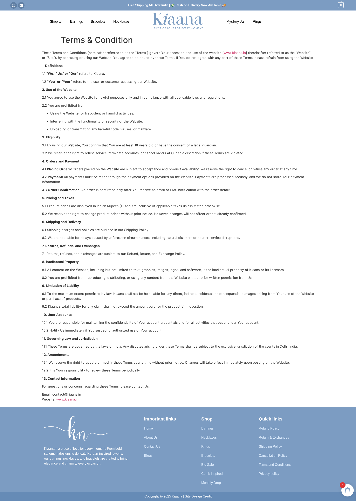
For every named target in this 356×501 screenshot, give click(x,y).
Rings (257, 21)
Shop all (56, 21)
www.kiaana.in (235, 53)
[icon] (76, 428)
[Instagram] (13, 5)
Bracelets (98, 21)
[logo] (178, 21)
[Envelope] (21, 5)
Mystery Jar (235, 21)
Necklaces (121, 21)
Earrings (76, 21)
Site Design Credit (198, 496)
